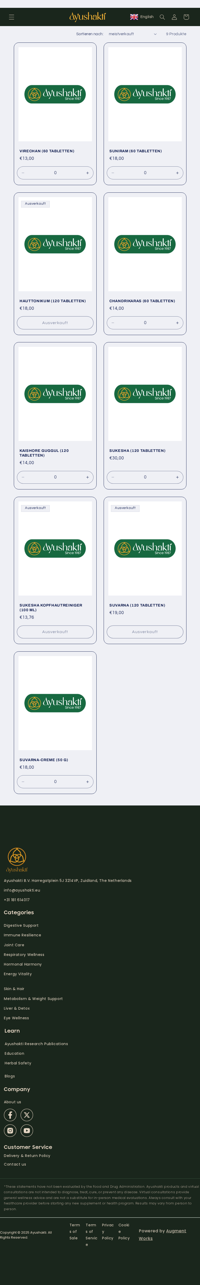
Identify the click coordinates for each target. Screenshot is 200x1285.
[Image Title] (10, 1115)
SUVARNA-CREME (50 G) (44, 760)
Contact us (15, 1164)
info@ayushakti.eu (22, 890)
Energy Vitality (18, 974)
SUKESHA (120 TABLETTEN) (137, 450)
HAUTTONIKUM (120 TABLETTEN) (53, 301)
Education (14, 1053)
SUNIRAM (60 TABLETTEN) (135, 151)
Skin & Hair (14, 988)
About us (12, 1102)
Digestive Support (21, 925)
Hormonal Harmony (23, 964)
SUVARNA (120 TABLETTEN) (137, 605)
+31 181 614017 (17, 899)
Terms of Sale (75, 1231)
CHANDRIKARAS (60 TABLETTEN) (142, 301)
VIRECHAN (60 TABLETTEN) (47, 151)
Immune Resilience (22, 935)
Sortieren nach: (89, 34)
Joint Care (14, 945)
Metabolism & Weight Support (33, 998)
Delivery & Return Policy (27, 1155)
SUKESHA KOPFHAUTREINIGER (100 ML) (51, 607)
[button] (11, 17)
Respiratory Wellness (24, 954)
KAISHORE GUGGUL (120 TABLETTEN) (44, 452)
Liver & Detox (17, 1008)
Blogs (10, 1076)
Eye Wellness (16, 1018)
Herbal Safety (18, 1063)
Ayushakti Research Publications (36, 1043)
